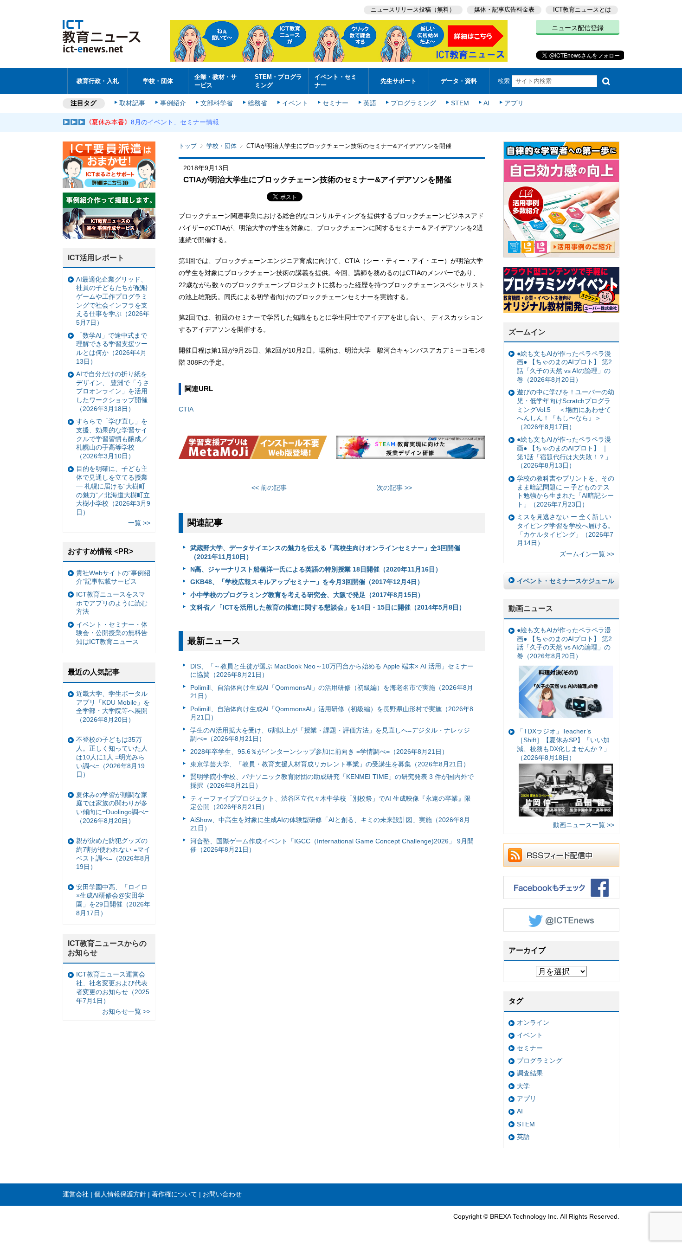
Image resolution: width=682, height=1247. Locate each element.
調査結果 (530, 1073)
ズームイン (527, 332)
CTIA (186, 409)
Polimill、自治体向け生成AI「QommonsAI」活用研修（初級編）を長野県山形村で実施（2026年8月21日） (331, 713)
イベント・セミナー (336, 80)
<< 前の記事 (269, 487)
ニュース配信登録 (578, 28)
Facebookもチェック (561, 887)
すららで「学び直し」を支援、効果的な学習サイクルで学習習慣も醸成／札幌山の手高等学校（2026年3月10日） (112, 439)
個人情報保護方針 (120, 1194)
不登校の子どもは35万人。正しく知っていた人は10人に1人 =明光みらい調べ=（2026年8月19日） (112, 757)
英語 (369, 103)
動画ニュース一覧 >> (583, 825)
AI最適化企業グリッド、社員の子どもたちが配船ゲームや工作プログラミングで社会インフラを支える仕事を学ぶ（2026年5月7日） (112, 301)
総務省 (257, 103)
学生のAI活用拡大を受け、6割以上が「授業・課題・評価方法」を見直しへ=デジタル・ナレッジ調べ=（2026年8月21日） (330, 734)
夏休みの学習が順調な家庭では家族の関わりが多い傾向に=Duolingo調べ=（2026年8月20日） (112, 807)
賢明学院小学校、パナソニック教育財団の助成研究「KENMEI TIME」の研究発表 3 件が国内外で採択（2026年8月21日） (332, 781)
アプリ (514, 103)
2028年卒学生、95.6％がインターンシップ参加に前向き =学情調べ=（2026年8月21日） (319, 751)
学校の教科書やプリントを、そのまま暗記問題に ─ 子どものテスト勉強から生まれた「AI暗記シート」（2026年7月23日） (565, 491)
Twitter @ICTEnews (561, 920)
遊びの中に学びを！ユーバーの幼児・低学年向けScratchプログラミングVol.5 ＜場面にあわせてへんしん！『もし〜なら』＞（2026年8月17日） (565, 409)
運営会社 (76, 1194)
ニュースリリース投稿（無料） (413, 9)
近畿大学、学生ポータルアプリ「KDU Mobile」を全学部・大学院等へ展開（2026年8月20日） (113, 706)
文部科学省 (216, 103)
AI (486, 103)
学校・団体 (158, 80)
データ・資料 (459, 80)
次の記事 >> (394, 487)
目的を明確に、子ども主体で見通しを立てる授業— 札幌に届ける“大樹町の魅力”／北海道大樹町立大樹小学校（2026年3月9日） (113, 490)
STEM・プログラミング (278, 80)
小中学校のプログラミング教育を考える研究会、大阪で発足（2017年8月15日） (307, 594)
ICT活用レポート (96, 258)
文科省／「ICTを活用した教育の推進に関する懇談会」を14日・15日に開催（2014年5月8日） (327, 607)
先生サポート (398, 80)
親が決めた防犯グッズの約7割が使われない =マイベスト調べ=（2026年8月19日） (113, 853)
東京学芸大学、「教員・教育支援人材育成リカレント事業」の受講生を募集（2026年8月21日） (330, 764)
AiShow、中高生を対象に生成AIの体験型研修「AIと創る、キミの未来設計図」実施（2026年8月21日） (330, 824)
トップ (188, 145)
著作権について (174, 1194)
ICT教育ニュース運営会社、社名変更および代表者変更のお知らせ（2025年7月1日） (112, 987)
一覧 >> (139, 523)
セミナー (335, 103)
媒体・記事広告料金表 (504, 9)
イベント (295, 103)
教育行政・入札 (98, 80)
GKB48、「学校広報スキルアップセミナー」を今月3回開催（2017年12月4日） (307, 581)
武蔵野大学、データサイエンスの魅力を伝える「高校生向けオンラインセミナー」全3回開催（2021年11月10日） (325, 552)
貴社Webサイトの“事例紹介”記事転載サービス (113, 577)
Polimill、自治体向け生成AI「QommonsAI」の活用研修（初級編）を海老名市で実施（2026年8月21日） (331, 692)
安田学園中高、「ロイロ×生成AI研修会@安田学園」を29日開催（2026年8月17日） (113, 900)
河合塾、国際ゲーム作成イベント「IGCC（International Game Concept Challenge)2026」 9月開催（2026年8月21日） (332, 845)
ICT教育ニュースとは (582, 9)
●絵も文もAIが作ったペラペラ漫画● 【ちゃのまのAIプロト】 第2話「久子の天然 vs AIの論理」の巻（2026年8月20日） (564, 366)
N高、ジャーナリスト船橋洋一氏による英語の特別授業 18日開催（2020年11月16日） (316, 569)
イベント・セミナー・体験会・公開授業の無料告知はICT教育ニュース (112, 633)
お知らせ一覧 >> (126, 1011)
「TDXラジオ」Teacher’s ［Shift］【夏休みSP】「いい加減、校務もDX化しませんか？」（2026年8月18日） (563, 744)
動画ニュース (530, 608)
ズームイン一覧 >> (587, 554)
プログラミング (413, 103)
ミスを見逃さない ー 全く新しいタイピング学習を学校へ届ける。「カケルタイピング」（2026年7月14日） (565, 529)
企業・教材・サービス (215, 80)
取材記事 (132, 103)
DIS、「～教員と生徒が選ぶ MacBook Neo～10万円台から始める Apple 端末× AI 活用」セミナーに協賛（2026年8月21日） (332, 670)
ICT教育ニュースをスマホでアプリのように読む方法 (112, 603)
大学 (523, 1086)
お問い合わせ (222, 1194)
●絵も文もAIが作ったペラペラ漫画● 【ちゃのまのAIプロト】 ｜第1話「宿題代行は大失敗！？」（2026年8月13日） (564, 452)
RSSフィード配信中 (561, 855)
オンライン (533, 1022)
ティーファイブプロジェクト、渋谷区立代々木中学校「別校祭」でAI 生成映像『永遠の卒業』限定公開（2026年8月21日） (330, 803)
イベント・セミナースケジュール (565, 581)
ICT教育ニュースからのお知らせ (107, 948)
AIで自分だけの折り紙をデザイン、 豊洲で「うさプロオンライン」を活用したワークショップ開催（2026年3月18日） (112, 391)
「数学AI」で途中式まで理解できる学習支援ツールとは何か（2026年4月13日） (112, 348)
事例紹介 (173, 103)
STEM (460, 103)
